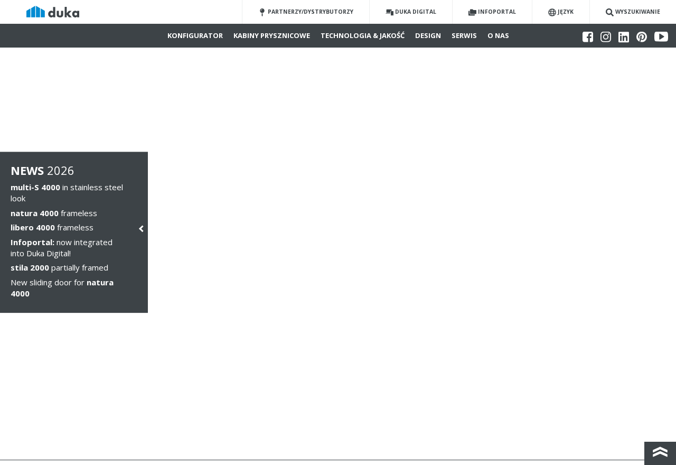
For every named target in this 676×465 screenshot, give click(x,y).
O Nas (498, 35)
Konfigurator (195, 35)
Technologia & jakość (363, 35)
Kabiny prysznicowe (271, 35)
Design (428, 35)
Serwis (464, 35)
